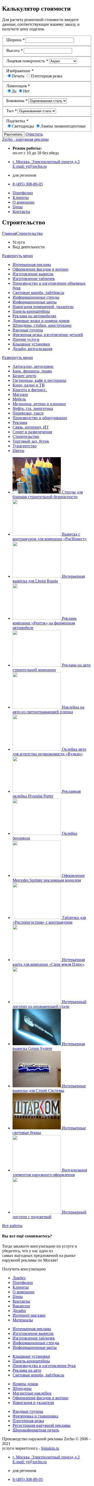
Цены (18, 207)
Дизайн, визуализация (32, 348)
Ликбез (19, 1278)
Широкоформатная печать (36, 1430)
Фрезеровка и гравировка (35, 1416)
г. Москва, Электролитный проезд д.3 (46, 161)
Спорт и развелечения (32, 432)
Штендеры (22, 1388)
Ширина (15, 40)
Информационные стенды (36, 297)
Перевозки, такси (28, 413)
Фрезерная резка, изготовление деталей (48, 334)
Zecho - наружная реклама (25, 139)
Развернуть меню (17, 256)
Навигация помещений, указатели (43, 306)
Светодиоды (23, 126)
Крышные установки (31, 344)
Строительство (26, 436)
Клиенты (21, 197)
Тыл (11, 111)
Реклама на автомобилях (34, 316)
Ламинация (18, 86)
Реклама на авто (27, 1370)
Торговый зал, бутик (31, 441)
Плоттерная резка (46, 76)
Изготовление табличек (34, 278)
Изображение (19, 71)
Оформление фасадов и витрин (40, 269)
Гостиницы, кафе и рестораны (39, 380)
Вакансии (21, 1306)
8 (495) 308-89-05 (28, 184)
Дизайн (19, 1310)
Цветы (18, 450)
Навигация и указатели (33, 1402)
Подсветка (17, 121)
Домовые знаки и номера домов (41, 320)
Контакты (21, 211)
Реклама (20, 422)
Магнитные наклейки (32, 1393)
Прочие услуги (26, 339)
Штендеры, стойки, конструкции (42, 325)
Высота (14, 50)
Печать (18, 76)
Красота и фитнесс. (30, 390)
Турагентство (25, 446)
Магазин (20, 394)
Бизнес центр (24, 376)
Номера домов (25, 1384)
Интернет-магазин (29, 1315)
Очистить (34, 134)
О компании (23, 202)
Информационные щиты (35, 302)
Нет (26, 91)
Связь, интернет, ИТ (31, 427)
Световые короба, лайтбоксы (38, 292)
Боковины (16, 100)
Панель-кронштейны (31, 311)
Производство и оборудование (40, 418)
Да (14, 91)
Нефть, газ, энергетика (33, 408)
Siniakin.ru (50, 1448)
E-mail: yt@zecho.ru (30, 166)
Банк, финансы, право (32, 371)
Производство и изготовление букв (44, 1365)
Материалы (23, 1320)
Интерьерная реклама (32, 264)
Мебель (19, 399)
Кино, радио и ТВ (29, 385)
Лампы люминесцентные (63, 126)
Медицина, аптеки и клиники (39, 404)
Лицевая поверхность (27, 61)
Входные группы (28, 330)
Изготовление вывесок (33, 274)
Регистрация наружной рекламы (41, 1425)
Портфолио (23, 193)
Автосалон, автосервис (33, 366)
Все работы (12, 1225)
